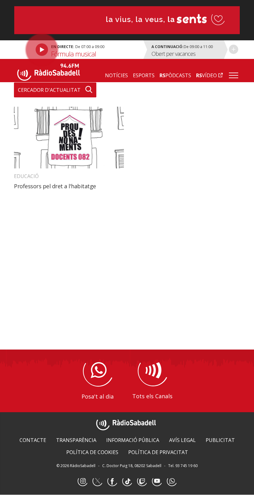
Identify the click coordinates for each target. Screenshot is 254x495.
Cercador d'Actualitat (49, 90)
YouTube (156, 481)
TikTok (127, 481)
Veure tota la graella (233, 49)
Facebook (112, 481)
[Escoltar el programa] (78, 49)
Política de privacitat (158, 452)
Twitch (141, 481)
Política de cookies (92, 452)
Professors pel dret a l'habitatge (55, 186)
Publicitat (220, 440)
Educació (26, 176)
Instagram (82, 481)
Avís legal (182, 440)
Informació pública (132, 440)
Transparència (76, 440)
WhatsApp (171, 481)
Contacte (33, 440)
